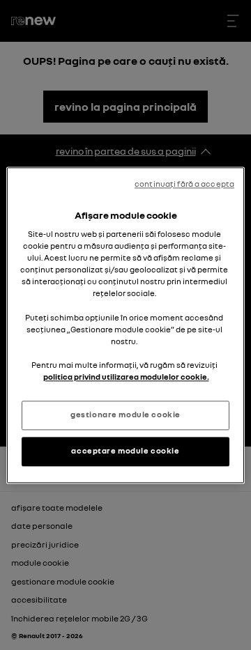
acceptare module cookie (125, 451)
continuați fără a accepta (184, 184)
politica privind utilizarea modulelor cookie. (126, 377)
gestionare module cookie (125, 414)
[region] (125, 325)
